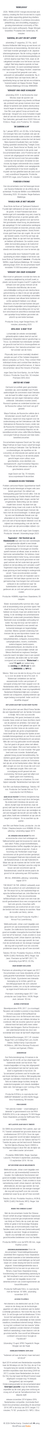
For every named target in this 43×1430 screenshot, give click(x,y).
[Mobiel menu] (37, 5)
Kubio (28, 1426)
